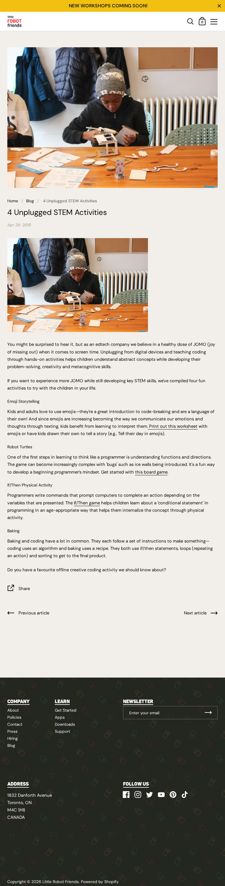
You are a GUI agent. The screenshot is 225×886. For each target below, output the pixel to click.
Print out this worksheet (172, 426)
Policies (14, 717)
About (13, 710)
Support (62, 731)
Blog (30, 200)
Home (12, 200)
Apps (60, 717)
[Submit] (208, 712)
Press (12, 731)
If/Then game (87, 503)
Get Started (65, 710)
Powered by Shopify (100, 881)
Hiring (12, 738)
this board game (151, 472)
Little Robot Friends (60, 881)
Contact (14, 724)
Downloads (65, 724)
